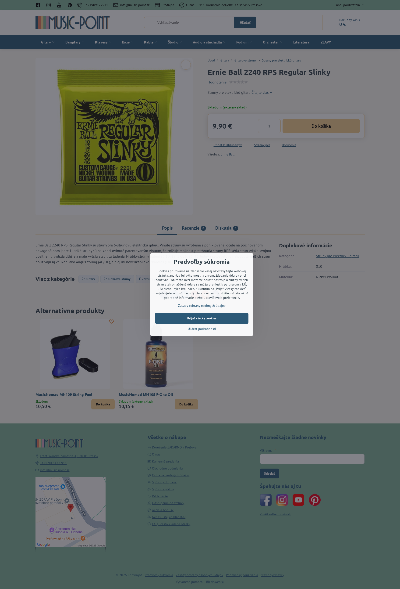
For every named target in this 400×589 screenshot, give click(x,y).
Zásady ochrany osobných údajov (202, 306)
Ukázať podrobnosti (202, 329)
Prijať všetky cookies (201, 318)
